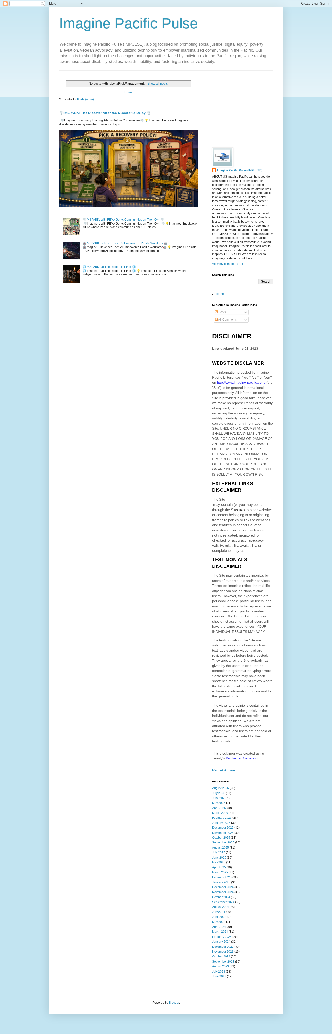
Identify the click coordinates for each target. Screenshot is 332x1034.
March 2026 (220, 813)
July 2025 (218, 852)
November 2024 (223, 892)
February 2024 (222, 936)
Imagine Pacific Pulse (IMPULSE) (239, 170)
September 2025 (223, 842)
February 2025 (222, 877)
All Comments (227, 319)
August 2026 (220, 788)
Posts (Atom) (85, 99)
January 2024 (221, 941)
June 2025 (219, 857)
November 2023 (223, 951)
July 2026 (218, 793)
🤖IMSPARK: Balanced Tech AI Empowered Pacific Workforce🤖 (125, 243)
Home (128, 92)
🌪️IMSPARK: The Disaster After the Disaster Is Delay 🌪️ (105, 113)
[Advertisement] (248, 108)
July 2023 (218, 971)
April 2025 (219, 867)
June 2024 (219, 917)
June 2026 (219, 798)
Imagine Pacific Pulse (128, 23)
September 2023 (223, 961)
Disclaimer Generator (242, 758)
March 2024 (220, 931)
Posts (222, 312)
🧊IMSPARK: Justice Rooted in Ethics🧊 (109, 267)
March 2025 (220, 872)
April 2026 (219, 808)
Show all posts (157, 83)
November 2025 (223, 832)
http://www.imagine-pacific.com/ (241, 382)
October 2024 (221, 897)
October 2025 (221, 837)
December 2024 (223, 887)
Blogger (174, 1002)
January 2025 (221, 882)
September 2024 (223, 902)
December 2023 (223, 946)
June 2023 (219, 976)
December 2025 (223, 827)
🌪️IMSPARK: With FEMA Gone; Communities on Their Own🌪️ (123, 219)
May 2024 (218, 922)
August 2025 (220, 847)
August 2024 (220, 907)
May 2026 (218, 803)
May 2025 (218, 862)
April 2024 (219, 927)
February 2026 (222, 817)
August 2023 (220, 966)
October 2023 (221, 956)
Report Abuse (223, 770)
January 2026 (221, 823)
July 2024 (218, 912)
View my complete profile (228, 264)
